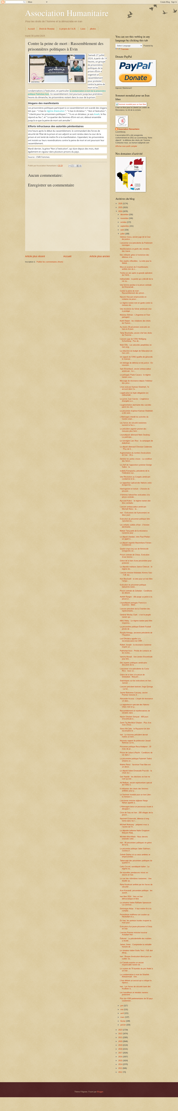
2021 (120, 1037)
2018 (120, 1049)
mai (122, 1009)
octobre (123, 222)
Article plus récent (35, 256)
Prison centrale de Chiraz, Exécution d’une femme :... (134, 556)
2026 (120, 203)
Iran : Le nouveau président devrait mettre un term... (134, 736)
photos (93, 28)
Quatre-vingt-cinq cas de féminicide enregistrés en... (134, 550)
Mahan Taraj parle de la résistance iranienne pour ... (134, 532)
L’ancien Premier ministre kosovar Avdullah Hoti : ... (133, 933)
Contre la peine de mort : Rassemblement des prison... (133, 292)
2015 (120, 1061)
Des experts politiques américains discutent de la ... (133, 664)
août (122, 230)
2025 (120, 207)
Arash (97, 114)
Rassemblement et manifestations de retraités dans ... (135, 712)
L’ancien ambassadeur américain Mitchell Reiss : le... (133, 508)
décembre (124, 214)
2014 (120, 1064)
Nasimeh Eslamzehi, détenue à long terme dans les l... (134, 820)
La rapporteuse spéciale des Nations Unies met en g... (134, 706)
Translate (124, 49)
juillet (122, 234)
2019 (120, 1045)
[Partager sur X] (75, 165)
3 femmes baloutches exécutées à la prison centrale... (135, 496)
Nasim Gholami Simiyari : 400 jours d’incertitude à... (134, 718)
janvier (123, 1025)
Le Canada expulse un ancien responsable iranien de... (132, 964)
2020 (120, 1041)
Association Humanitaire (67, 12)
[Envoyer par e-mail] (69, 165)
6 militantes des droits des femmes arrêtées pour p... (134, 790)
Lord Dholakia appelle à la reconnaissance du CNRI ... (132, 640)
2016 (120, 1057)
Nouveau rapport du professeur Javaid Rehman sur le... (135, 742)
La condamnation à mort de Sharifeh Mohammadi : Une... (134, 976)
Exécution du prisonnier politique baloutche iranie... (133, 586)
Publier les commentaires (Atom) (50, 262)
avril (122, 1013)
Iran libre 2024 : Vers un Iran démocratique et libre (131, 897)
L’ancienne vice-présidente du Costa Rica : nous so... (134, 670)
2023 (120, 1030)
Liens (83, 28)
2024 (120, 211)
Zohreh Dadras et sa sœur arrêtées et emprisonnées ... (135, 856)
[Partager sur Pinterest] (80, 165)
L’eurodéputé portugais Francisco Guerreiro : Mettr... (133, 604)
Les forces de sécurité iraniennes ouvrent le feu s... (133, 424)
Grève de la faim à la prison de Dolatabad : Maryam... (132, 676)
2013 (120, 1068)
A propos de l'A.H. (67, 28)
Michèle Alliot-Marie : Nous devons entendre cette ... (134, 838)
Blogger (100, 1092)
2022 (120, 1034)
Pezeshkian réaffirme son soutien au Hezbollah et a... (134, 916)
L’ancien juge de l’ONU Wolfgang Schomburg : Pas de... (133, 340)
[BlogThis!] (72, 165)
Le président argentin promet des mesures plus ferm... (133, 430)
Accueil (31, 28)
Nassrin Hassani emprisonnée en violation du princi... (133, 298)
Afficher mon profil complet (126, 146)
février (123, 1021)
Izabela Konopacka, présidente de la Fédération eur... (134, 472)
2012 (120, 1072)
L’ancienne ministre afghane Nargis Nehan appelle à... (134, 802)
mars (122, 1017)
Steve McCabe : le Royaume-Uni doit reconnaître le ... (135, 730)
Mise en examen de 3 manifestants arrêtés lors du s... (134, 268)
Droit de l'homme (47, 28)
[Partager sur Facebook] (77, 165)
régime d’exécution (55, 111)
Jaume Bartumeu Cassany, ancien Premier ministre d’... (134, 694)
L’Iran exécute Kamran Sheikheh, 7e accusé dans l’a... (134, 388)
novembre (124, 218)
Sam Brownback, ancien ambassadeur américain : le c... (135, 370)
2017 (120, 1053)
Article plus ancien (100, 256)
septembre (124, 226)
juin (122, 1006)
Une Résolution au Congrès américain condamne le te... (135, 478)
